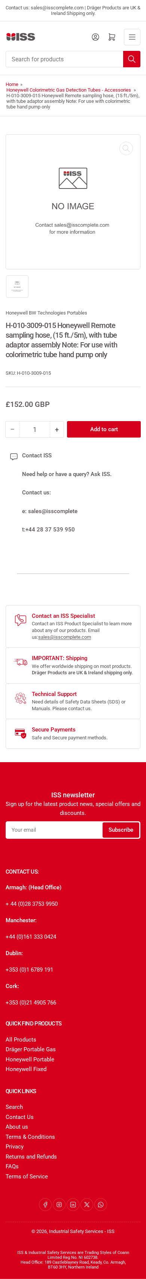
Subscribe (121, 829)
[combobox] (73, 59)
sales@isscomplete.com (64, 637)
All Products (21, 1039)
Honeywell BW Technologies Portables (46, 313)
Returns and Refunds (31, 1156)
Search (14, 1107)
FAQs (12, 1166)
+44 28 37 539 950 (50, 529)
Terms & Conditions (30, 1137)
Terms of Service (27, 1176)
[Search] (132, 59)
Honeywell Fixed (26, 1069)
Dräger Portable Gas (31, 1049)
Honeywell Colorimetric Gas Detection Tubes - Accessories (68, 90)
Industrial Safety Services (76, 1231)
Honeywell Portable (30, 1059)
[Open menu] (132, 37)
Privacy (15, 1146)
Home (12, 84)
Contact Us (20, 1117)
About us (17, 1126)
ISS (111, 1231)
